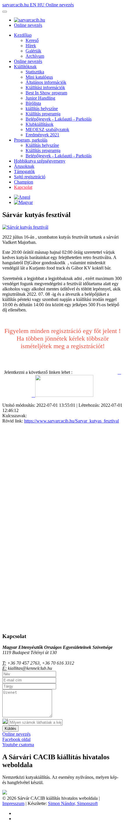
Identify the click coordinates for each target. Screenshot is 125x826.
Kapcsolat (23, 187)
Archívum (35, 56)
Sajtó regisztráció (29, 176)
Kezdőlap (23, 35)
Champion (23, 181)
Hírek (31, 45)
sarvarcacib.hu (16, 4)
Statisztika (35, 71)
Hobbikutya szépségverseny (39, 160)
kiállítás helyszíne (42, 108)
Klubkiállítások (39, 124)
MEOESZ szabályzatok (47, 129)
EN (34, 4)
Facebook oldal (16, 739)
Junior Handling (40, 98)
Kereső (32, 40)
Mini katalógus (39, 77)
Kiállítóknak (25, 66)
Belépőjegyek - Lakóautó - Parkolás (59, 119)
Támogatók (24, 171)
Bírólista (33, 103)
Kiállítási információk (45, 87)
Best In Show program (46, 92)
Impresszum (13, 803)
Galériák (33, 50)
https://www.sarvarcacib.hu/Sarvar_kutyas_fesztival (71, 420)
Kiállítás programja (43, 113)
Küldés (10, 728)
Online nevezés (60, 4)
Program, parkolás (30, 140)
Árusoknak (24, 166)
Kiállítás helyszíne (42, 145)
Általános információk (46, 82)
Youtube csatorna (18, 744)
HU (42, 4)
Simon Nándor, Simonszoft (73, 803)
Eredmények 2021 (42, 134)
